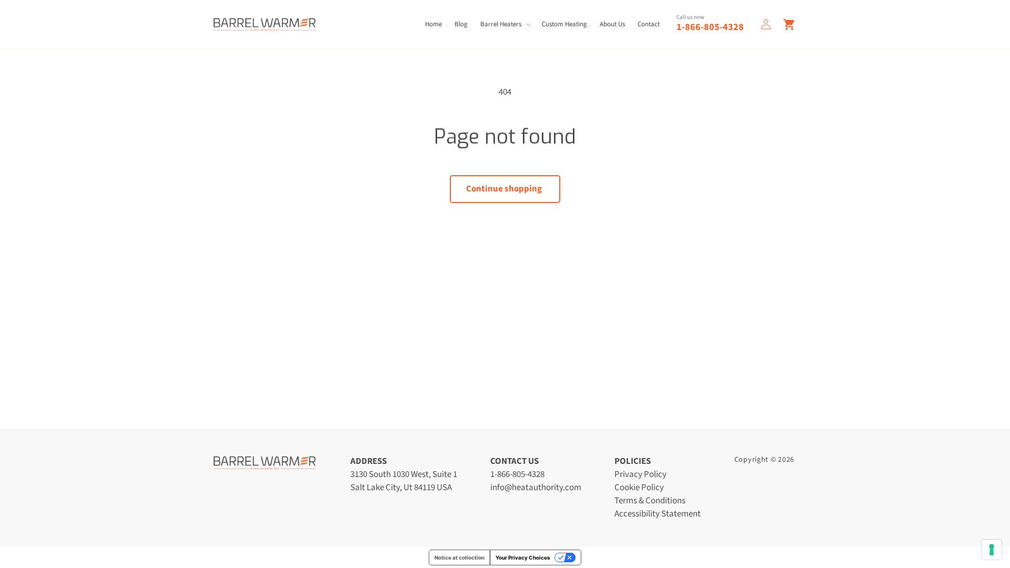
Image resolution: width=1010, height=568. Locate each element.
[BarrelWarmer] (264, 24)
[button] (505, 24)
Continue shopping (504, 188)
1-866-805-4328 (710, 27)
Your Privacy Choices (523, 557)
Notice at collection (459, 557)
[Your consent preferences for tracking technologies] (992, 550)
